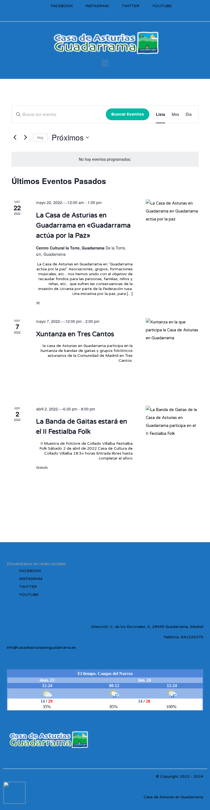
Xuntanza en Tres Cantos (75, 334)
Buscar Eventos (127, 114)
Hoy (40, 137)
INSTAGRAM (97, 6)
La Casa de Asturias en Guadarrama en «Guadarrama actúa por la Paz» (83, 225)
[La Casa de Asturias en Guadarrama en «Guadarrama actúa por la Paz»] (172, 238)
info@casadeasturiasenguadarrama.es (41, 647)
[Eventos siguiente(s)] (25, 137)
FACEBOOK (62, 6)
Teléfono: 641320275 (183, 637)
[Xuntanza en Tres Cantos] (172, 355)
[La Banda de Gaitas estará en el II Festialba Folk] (172, 443)
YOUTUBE (162, 6)
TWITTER (130, 6)
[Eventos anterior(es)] (14, 137)
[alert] (105, 159)
